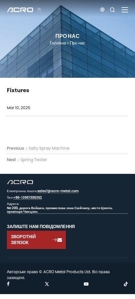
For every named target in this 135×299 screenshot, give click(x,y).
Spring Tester (33, 159)
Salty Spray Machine (49, 148)
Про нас (77, 42)
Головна (58, 42)
